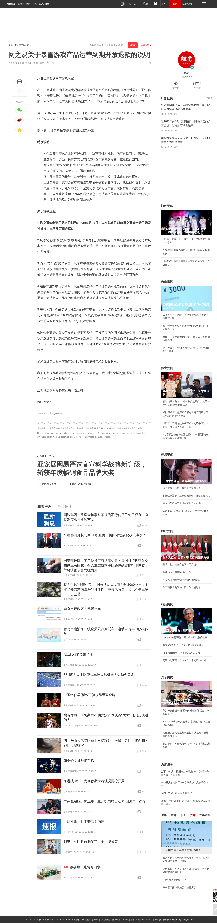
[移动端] (123, 3)
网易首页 (11, 4)
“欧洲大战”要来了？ (78, 654)
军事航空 (204, 815)
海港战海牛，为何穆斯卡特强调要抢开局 (94, 781)
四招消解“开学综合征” (174, 879)
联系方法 (86, 919)
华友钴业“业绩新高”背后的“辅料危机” (182, 579)
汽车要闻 (167, 677)
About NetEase (63, 919)
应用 (20, 4)
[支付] (156, 3)
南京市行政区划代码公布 (82, 609)
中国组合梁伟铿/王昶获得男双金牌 (89, 695)
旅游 (173, 815)
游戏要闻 (167, 206)
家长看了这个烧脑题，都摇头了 (179, 887)
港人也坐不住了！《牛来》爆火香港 (182, 503)
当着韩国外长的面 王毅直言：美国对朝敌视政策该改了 (105, 535)
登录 (175, 4)
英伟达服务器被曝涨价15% (177, 572)
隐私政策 (116, 919)
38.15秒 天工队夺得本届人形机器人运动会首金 (99, 675)
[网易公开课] (134, 3)
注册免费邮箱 (188, 4)
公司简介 (76, 919)
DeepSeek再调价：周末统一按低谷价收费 (185, 637)
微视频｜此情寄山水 (85, 867)
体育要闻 (167, 368)
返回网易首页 (49, 484)
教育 (192, 815)
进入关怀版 (44, 4)
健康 (164, 815)
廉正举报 (157, 919)
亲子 (183, 815)
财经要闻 (167, 531)
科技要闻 (167, 604)
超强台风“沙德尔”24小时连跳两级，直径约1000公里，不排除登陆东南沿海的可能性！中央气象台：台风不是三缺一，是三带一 (106, 589)
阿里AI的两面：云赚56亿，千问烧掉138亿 (185, 660)
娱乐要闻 (167, 454)
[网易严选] (146, 3)
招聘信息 (96, 919)
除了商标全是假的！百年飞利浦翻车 (182, 587)
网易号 (22, 45)
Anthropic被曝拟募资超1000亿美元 (181, 652)
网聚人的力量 (186, 76)
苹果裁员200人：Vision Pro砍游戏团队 (183, 645)
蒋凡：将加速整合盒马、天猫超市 (180, 564)
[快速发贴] (19, 81)
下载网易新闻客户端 (80, 484)
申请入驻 (145, 45)
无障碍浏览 (31, 4)
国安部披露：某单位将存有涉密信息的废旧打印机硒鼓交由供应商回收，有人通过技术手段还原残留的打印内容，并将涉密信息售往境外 (106, 565)
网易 (41, 63)
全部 (208, 98)
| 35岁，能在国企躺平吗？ (177, 793)
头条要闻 (167, 281)
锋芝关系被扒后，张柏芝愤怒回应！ (182, 488)
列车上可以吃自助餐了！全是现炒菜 (91, 842)
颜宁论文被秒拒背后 (79, 761)
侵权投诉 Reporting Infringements (178, 919)
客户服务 (106, 919)
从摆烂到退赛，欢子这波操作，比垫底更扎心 (186, 495)
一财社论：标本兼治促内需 (84, 821)
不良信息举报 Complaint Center (136, 919)
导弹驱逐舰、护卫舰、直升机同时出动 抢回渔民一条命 (105, 801)
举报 (148, 63)
